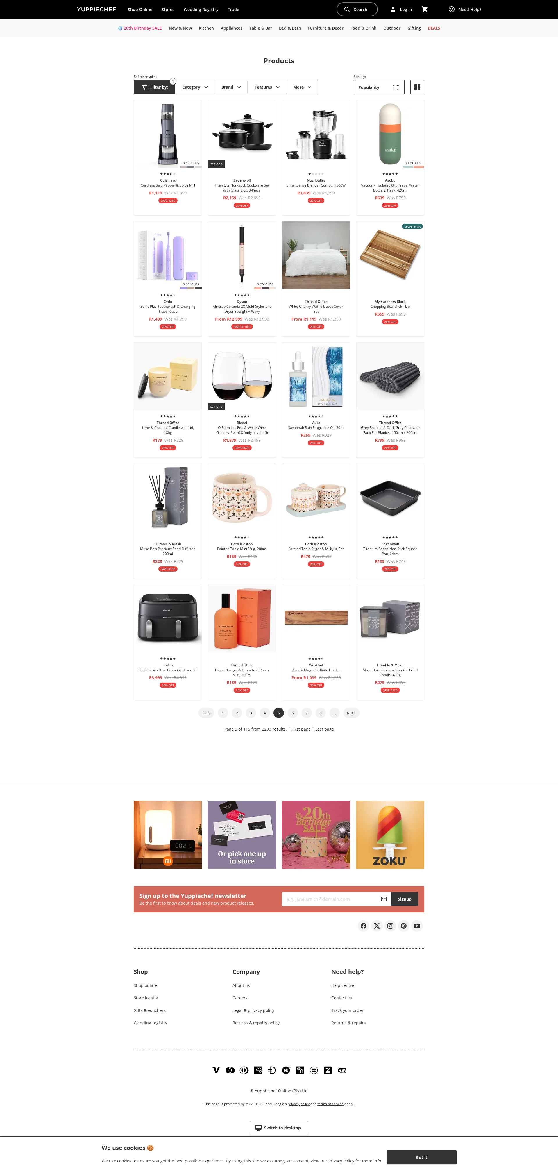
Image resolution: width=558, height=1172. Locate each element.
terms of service (330, 1103)
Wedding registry (150, 1023)
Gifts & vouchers (150, 1010)
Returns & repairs (348, 1023)
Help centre (342, 985)
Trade (236, 11)
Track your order (347, 1010)
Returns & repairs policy (256, 1023)
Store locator (146, 998)
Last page (324, 729)
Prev (206, 713)
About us (241, 985)
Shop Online (140, 9)
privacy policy (299, 1103)
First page (301, 729)
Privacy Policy (341, 1161)
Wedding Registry (201, 9)
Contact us (341, 998)
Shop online (145, 985)
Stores (168, 9)
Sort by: (360, 76)
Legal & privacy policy (253, 1010)
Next (351, 713)
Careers (240, 998)
